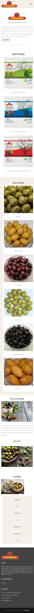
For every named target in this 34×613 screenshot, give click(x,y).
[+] (18, 73)
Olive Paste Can (17, 533)
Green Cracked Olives (18, 251)
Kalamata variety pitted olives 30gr (18, 131)
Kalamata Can (17, 526)
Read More (6, 39)
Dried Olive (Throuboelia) (18, 354)
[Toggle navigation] (31, 4)
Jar (17, 520)
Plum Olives (18, 388)
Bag (17, 506)
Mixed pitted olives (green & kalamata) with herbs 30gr (18, 170)
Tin (17, 540)
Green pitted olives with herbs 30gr (18, 92)
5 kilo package (17, 499)
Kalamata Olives (18, 285)
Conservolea (18, 216)
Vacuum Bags (17, 513)
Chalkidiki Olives (18, 320)
